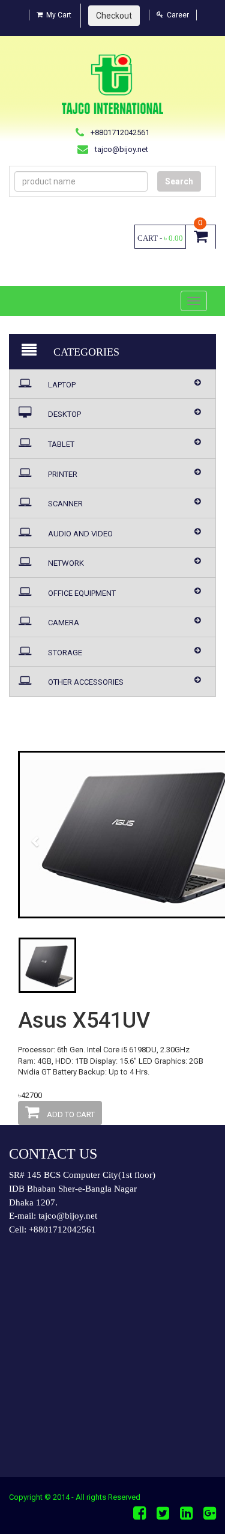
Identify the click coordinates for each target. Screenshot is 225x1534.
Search (179, 181)
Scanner (64, 503)
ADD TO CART (70, 1114)
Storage (64, 652)
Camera (62, 622)
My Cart (58, 15)
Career (178, 15)
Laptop (61, 384)
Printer (61, 474)
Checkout (114, 15)
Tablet (60, 444)
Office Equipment (81, 593)
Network (65, 563)
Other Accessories (85, 682)
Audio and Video (79, 533)
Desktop (63, 414)
